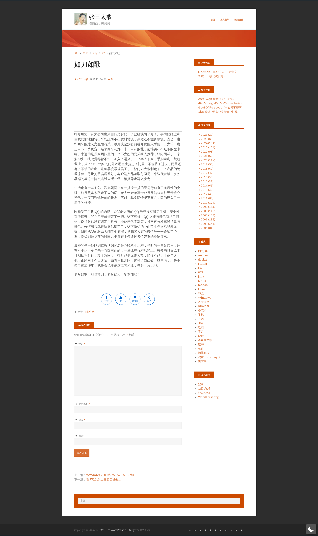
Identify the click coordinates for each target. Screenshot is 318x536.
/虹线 (234, 112)
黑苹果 (202, 361)
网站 (81, 435)
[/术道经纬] (226, 530)
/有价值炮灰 (227, 99)
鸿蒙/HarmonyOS (209, 357)
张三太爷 (100, 17)
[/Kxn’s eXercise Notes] (211, 530)
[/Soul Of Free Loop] (216, 530)
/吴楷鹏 (224, 112)
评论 (82, 343)
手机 (201, 314)
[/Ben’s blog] (206, 530)
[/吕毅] (231, 530)
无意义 (233, 72)
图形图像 (203, 306)
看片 (201, 331)
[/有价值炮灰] (200, 530)
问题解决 (203, 352)
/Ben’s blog (205, 103)
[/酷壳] (190, 530)
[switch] (311, 529)
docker (203, 259)
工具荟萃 (224, 19)
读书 (201, 344)
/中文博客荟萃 (233, 107)
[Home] (76, 53)
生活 (201, 323)
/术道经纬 (204, 112)
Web (201, 293)
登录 (201, 384)
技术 (201, 319)
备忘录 (202, 310)
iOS (200, 272)
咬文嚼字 (203, 302)
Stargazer (133, 530)
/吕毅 (215, 112)
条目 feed (204, 388)
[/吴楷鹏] (236, 530)
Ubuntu (203, 289)
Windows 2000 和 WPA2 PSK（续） (111, 475)
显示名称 (84, 403)
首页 (213, 19)
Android (204, 255)
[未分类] (90, 312)
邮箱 (82, 419)
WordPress (117, 530)
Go (200, 268)
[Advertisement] (128, 108)
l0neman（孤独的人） (212, 72)
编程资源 (239, 19)
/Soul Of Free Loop (210, 107)
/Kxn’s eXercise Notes (228, 103)
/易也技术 (212, 99)
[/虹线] (241, 530)
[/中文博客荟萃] (221, 530)
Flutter (203, 263)
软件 (201, 348)
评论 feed (204, 393)
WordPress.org (208, 397)
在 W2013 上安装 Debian (103, 479)
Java (201, 276)
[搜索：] (159, 501)
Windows (204, 297)
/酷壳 (201, 99)
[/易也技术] (195, 530)
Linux (202, 280)
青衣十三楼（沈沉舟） (212, 76)
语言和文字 (205, 340)
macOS (203, 285)
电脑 (201, 327)
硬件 (201, 336)
